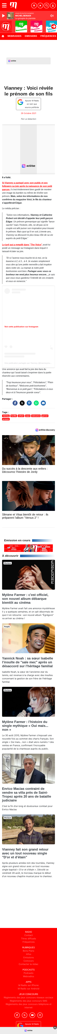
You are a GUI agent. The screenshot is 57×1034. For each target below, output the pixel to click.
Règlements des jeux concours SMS (28, 1000)
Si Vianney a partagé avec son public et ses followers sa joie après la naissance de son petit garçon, (27, 186)
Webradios (14, 36)
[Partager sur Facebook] (14, 404)
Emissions (31, 36)
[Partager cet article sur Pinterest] (28, 404)
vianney (6, 416)
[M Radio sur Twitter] (24, 1015)
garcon (45, 416)
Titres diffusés (28, 938)
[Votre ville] (34, 5)
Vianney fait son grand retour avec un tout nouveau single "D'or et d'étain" (25, 853)
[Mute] (52, 16)
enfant (21, 416)
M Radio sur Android (28, 988)
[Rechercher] (46, 5)
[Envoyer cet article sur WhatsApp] (35, 404)
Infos (28, 954)
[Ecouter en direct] (40, 5)
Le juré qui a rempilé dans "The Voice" (22, 244)
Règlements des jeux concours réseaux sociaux (28, 997)
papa (28, 416)
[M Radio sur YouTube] (32, 1015)
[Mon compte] (53, 5)
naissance (36, 416)
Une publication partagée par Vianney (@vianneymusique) (30, 363)
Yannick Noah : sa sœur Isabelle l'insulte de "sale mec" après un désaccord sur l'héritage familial (27, 662)
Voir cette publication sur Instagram (21, 326)
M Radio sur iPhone (28, 985)
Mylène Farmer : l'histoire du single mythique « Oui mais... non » (25, 725)
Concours (29, 960)
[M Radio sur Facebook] (17, 1015)
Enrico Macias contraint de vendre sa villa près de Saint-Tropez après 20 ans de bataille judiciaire (26, 794)
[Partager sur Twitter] (21, 404)
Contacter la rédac (28, 964)
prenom (6, 419)
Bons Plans (28, 950)
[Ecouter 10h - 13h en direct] (28, 548)
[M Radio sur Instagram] (40, 1015)
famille (13, 416)
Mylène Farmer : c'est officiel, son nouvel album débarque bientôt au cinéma (25, 598)
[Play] (4, 15)
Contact (28, 935)
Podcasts (28, 973)
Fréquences (29, 941)
